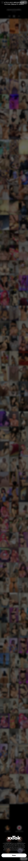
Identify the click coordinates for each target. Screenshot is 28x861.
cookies (23, 849)
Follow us (13, 4)
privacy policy (15, 849)
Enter (14, 855)
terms (10, 849)
